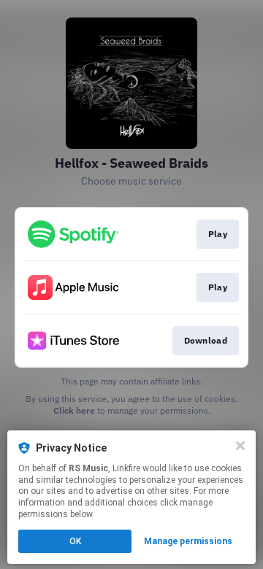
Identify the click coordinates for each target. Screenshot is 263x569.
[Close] (240, 445)
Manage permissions (188, 541)
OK (75, 541)
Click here (74, 410)
